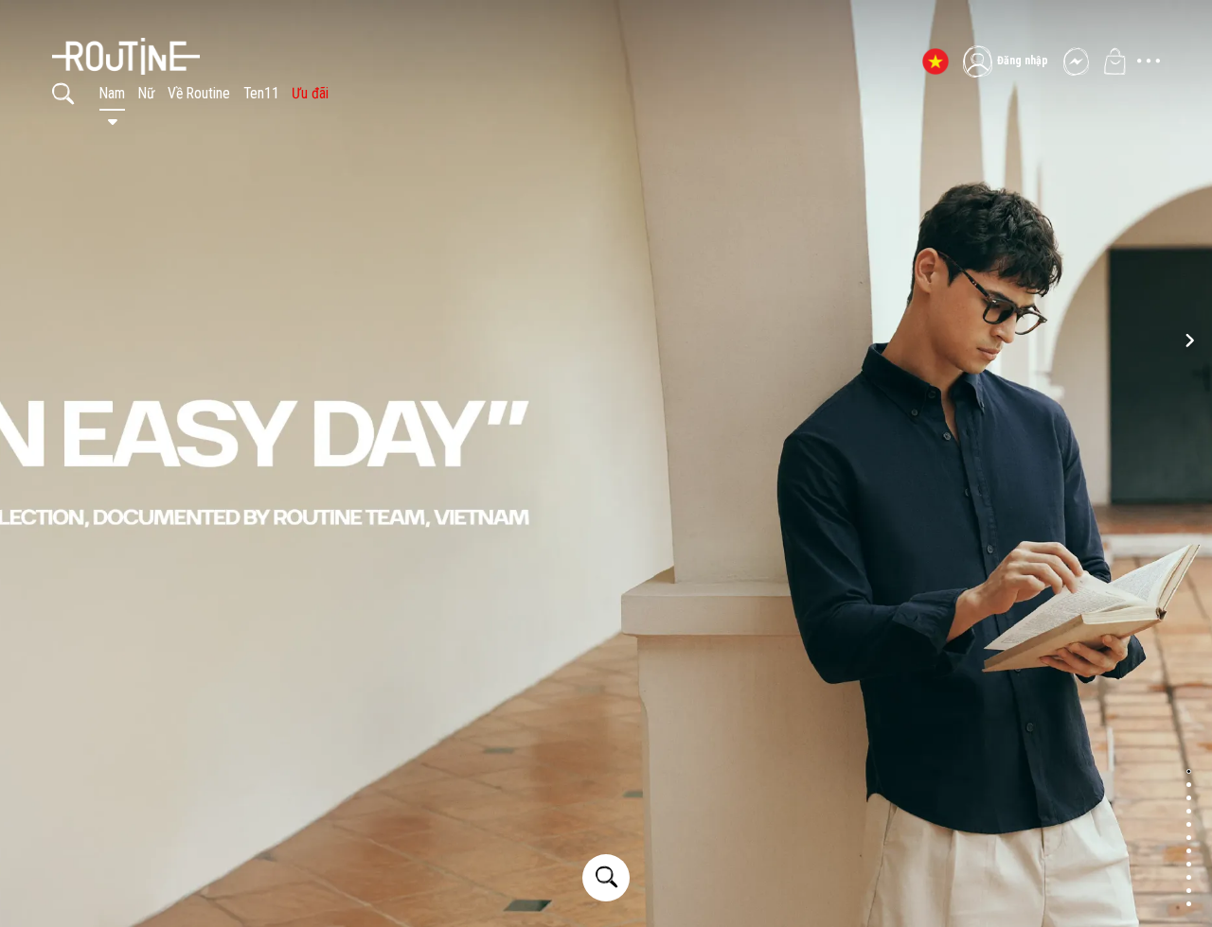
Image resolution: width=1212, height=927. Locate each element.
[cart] (1114, 61)
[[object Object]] (203, 42)
